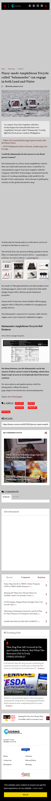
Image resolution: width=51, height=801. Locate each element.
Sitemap (29, 765)
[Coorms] (16, 7)
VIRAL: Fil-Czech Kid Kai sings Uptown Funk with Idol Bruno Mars (23, 141)
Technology (11, 69)
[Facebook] (34, 6)
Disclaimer (7, 765)
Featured (20, 69)
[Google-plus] (42, 6)
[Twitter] (38, 6)
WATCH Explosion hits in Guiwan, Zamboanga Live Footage (24, 147)
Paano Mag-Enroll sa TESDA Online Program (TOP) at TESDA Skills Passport (24, 688)
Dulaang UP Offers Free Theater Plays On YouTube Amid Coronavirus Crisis (30, 718)
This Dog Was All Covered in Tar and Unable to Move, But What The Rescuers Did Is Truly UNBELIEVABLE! (25, 652)
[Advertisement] (25, 39)
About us (29, 756)
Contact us (7, 760)
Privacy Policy (31, 760)
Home (3, 69)
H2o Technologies (15, 397)
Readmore (41, 669)
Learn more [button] (38, 788)
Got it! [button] (25, 795)
